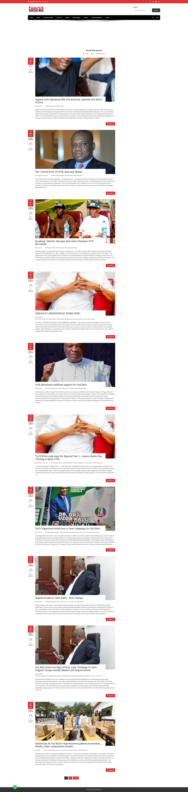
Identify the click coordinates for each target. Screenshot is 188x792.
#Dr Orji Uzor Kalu (72, 388)
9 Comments (30, 139)
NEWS (38, 750)
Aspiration (69, 319)
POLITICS (39, 106)
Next (75, 778)
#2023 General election (53, 532)
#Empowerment (41, 676)
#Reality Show (87, 676)
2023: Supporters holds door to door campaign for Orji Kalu (67, 528)
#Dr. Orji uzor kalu (87, 463)
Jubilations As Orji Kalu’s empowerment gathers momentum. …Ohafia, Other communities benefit (69, 745)
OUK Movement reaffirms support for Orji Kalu (61, 384)
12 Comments (30, 352)
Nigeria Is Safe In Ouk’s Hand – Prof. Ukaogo (59, 597)
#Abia (54, 175)
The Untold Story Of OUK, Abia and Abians (59, 171)
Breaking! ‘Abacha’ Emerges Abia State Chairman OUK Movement (64, 243)
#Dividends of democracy (52, 750)
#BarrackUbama (60, 175)
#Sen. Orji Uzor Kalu (97, 676)
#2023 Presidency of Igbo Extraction (47, 319)
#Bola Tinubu (60, 601)
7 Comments (30, 208)
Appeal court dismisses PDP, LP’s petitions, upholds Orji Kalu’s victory (68, 101)
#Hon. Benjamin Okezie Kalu (53, 676)
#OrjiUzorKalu (50, 106)
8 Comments (30, 710)
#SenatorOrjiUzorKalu (71, 248)
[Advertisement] (72, 36)
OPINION (39, 175)
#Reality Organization (77, 676)
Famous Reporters (30, 71)
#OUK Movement (59, 106)
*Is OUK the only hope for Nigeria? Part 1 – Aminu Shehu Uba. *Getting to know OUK (68, 458)
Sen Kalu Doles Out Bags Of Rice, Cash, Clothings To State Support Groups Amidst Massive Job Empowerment (66, 669)
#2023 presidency (57, 463)
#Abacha (49, 248)
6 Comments (30, 280)
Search (135, 7)
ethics (74, 319)
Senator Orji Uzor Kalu (89, 319)
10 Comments (30, 634)
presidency (80, 319)
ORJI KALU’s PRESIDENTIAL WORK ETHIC (57, 313)
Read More (110, 124)
